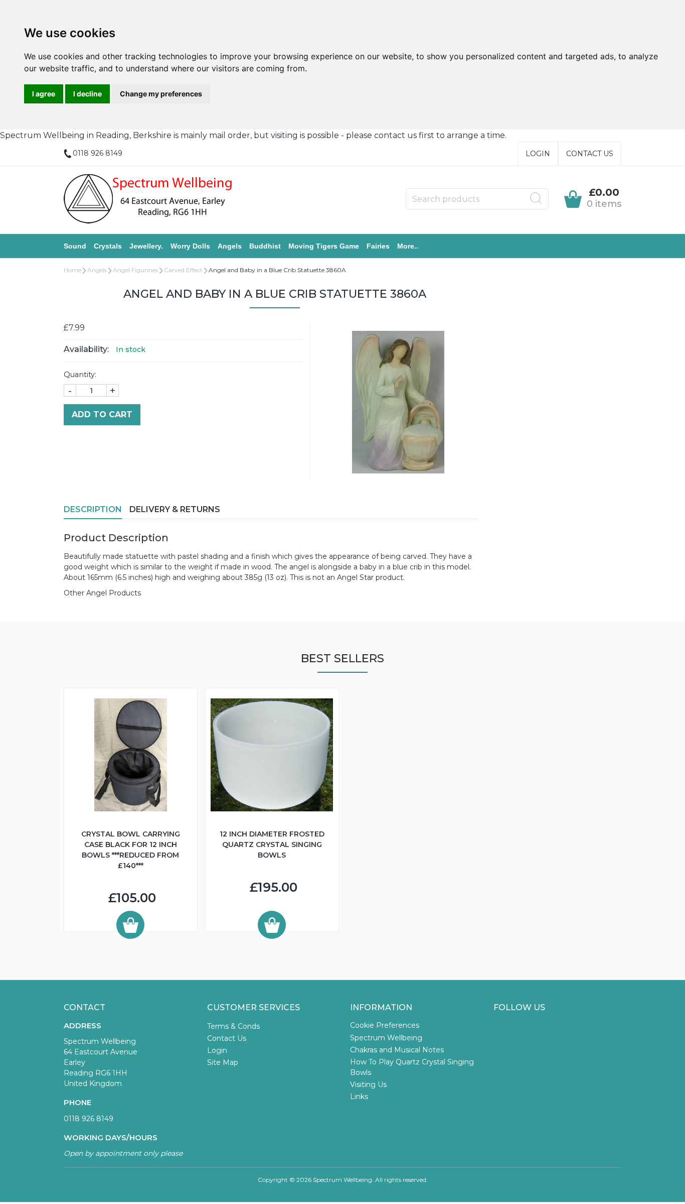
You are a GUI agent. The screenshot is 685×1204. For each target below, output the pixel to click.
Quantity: (80, 374)
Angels (230, 246)
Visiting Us (368, 1084)
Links (359, 1096)
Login (538, 153)
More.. (407, 246)
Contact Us (589, 153)
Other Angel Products (102, 592)
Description (93, 509)
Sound (75, 246)
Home (72, 270)
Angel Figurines (135, 270)
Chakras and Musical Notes (397, 1049)
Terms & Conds (233, 1026)
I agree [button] (43, 93)
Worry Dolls (190, 246)
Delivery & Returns (174, 509)
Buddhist (265, 246)
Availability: (86, 349)
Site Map (222, 1062)
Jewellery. (146, 246)
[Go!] (536, 198)
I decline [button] (87, 93)
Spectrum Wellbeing (386, 1037)
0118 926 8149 (88, 1118)
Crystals (108, 246)
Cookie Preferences (384, 1025)
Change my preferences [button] (161, 93)
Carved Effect (183, 270)
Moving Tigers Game (323, 246)
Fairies (378, 246)
